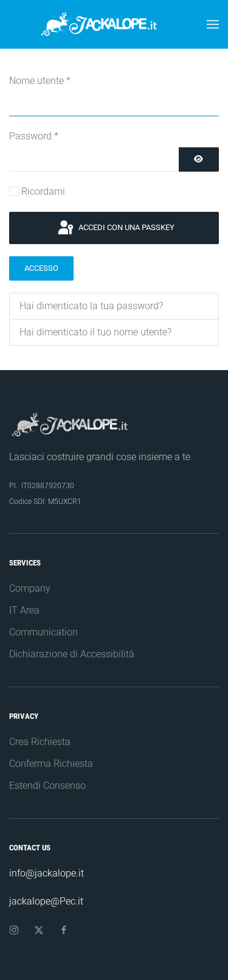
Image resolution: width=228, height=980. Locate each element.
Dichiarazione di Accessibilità (71, 654)
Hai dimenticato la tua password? (91, 306)
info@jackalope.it (46, 873)
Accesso (41, 268)
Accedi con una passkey (125, 227)
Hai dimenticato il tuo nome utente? (95, 332)
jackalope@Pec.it (46, 901)
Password (33, 136)
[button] (213, 24)
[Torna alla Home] (114, 24)
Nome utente (40, 80)
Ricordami (43, 191)
